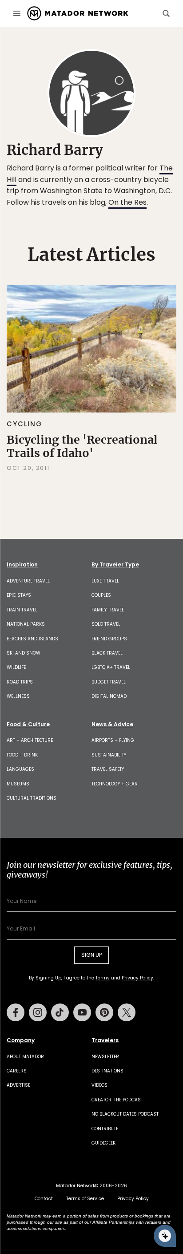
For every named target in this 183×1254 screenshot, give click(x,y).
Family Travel (108, 610)
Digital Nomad (109, 696)
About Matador (25, 1056)
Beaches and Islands (32, 638)
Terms (102, 978)
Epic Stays (19, 595)
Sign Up (91, 955)
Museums (18, 784)
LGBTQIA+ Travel (111, 667)
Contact (44, 1198)
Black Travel (107, 653)
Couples (101, 595)
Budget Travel (109, 682)
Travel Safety (108, 769)
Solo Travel (106, 624)
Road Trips (20, 682)
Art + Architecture (30, 740)
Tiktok (60, 1012)
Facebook (15, 1012)
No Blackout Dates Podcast (125, 1114)
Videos (99, 1085)
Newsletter (105, 1056)
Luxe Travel (105, 581)
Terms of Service (85, 1198)
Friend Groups (109, 638)
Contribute (105, 1128)
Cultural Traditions (31, 798)
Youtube (82, 1012)
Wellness (18, 696)
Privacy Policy (137, 978)
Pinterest (104, 1012)
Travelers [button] (105, 1040)
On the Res (127, 202)
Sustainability (109, 755)
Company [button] (21, 1040)
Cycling (24, 424)
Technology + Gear (115, 784)
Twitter (126, 1012)
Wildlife (16, 667)
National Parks (26, 624)
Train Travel (22, 610)
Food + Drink (22, 755)
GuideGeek (103, 1143)
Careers (17, 1071)
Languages (20, 769)
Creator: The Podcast (117, 1099)
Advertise (18, 1085)
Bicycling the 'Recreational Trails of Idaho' (82, 446)
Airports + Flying (113, 740)
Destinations (107, 1071)
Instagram (38, 1012)
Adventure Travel (28, 581)
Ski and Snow (23, 653)
